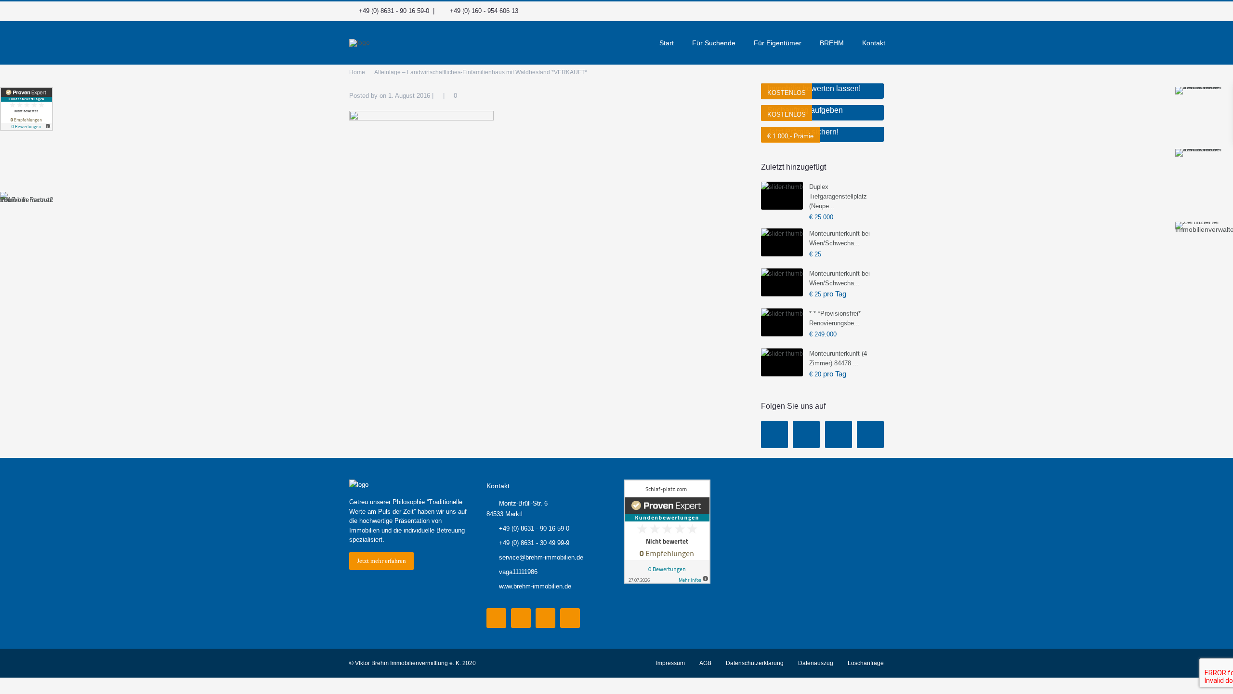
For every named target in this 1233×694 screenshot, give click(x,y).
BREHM (832, 43)
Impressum (670, 663)
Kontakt (873, 43)
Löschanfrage (866, 663)
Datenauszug (815, 663)
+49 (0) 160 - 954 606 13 (484, 10)
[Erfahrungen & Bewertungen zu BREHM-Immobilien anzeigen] (26, 109)
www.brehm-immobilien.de (535, 586)
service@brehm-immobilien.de (541, 557)
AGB (705, 663)
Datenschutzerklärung (755, 663)
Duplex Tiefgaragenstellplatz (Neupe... (838, 196)
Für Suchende (713, 43)
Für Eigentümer (777, 43)
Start (666, 43)
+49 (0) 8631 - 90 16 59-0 (394, 10)
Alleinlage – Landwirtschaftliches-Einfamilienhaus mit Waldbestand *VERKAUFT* (480, 72)
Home (357, 72)
